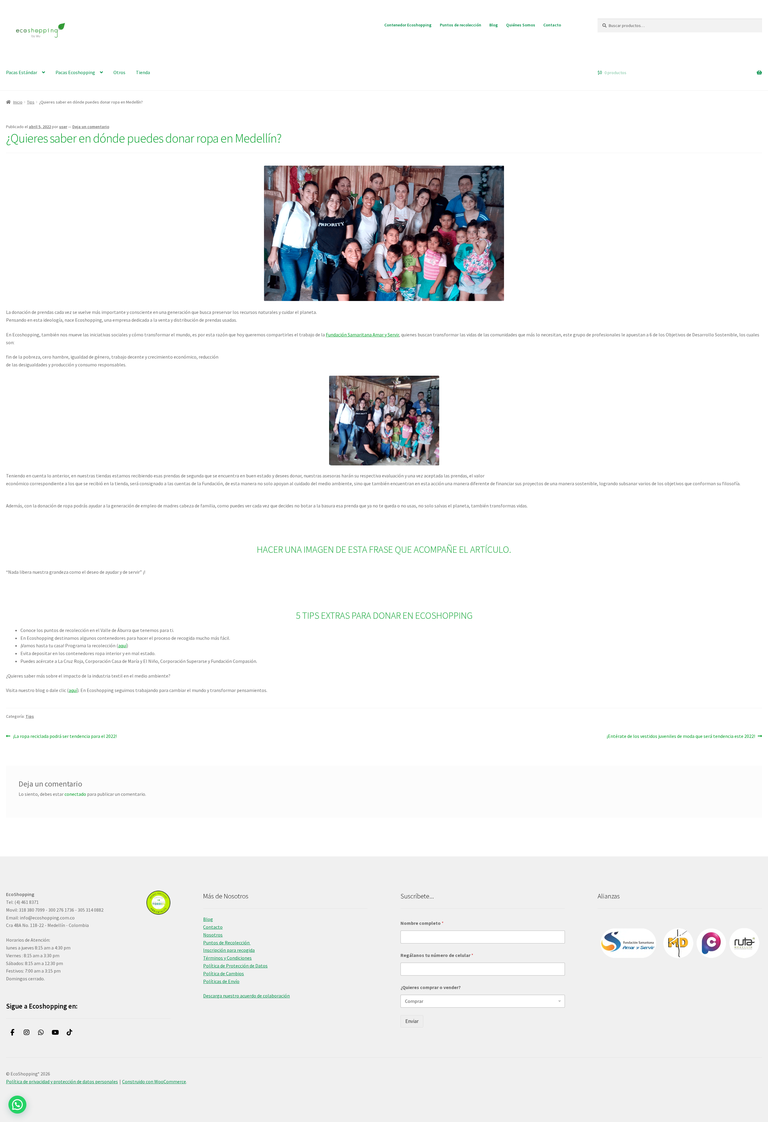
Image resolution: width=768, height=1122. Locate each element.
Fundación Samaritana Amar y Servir (362, 335)
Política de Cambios (223, 973)
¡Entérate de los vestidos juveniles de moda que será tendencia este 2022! (681, 736)
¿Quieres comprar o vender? (430, 987)
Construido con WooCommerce (154, 1081)
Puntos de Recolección (226, 943)
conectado (75, 794)
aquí (122, 645)
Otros (119, 72)
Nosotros (213, 935)
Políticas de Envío (221, 981)
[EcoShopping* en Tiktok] (69, 1032)
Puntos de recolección (460, 25)
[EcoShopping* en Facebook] (12, 1032)
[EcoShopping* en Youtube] (55, 1032)
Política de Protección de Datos (235, 966)
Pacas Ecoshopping (75, 72)
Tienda (143, 72)
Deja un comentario (90, 126)
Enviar (411, 1021)
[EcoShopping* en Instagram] (26, 1032)
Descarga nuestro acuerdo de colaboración (246, 996)
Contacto (552, 25)
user (63, 126)
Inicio (17, 102)
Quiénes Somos (520, 25)
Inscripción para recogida (229, 950)
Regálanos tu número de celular (436, 955)
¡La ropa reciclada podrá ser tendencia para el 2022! (65, 736)
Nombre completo (422, 923)
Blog (493, 25)
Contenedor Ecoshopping (407, 25)
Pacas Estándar (21, 72)
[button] (17, 1105)
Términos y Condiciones (227, 958)
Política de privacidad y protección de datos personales (62, 1081)
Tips (30, 102)
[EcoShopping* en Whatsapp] (40, 1032)
